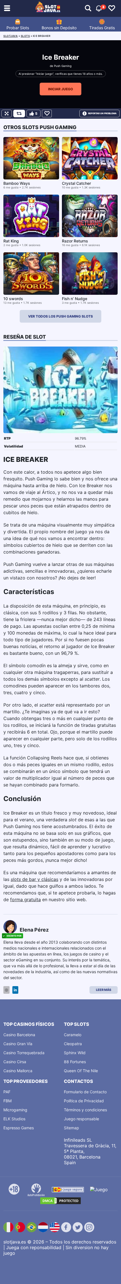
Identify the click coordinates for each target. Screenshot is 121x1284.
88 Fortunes (75, 1061)
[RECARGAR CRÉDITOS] (19, 113)
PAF (6, 1091)
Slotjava (10, 35)
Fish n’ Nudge (74, 298)
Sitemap (71, 1127)
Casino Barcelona (19, 1034)
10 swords (13, 298)
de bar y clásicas (34, 879)
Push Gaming (62, 66)
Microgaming (15, 1109)
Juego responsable (81, 1118)
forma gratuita (25, 899)
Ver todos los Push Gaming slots (60, 316)
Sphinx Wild (75, 1052)
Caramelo (72, 1034)
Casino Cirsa (14, 1061)
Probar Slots (17, 27)
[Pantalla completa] (6, 113)
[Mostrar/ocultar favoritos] (111, 8)
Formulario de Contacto (85, 1091)
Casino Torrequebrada (23, 1052)
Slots (25, 35)
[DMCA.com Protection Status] (60, 1201)
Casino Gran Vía (17, 1043)
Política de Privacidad (84, 1100)
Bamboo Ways (16, 183)
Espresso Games (18, 1127)
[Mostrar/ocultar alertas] (88, 8)
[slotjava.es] (48, 8)
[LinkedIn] (15, 990)
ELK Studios (14, 1118)
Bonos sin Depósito (59, 27)
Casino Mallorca (17, 1070)
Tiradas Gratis (102, 27)
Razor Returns (75, 241)
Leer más (103, 990)
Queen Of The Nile (81, 1070)
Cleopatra (73, 1043)
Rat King (11, 241)
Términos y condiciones (85, 1109)
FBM (7, 1100)
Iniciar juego (60, 89)
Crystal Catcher (76, 183)
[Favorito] (47, 113)
